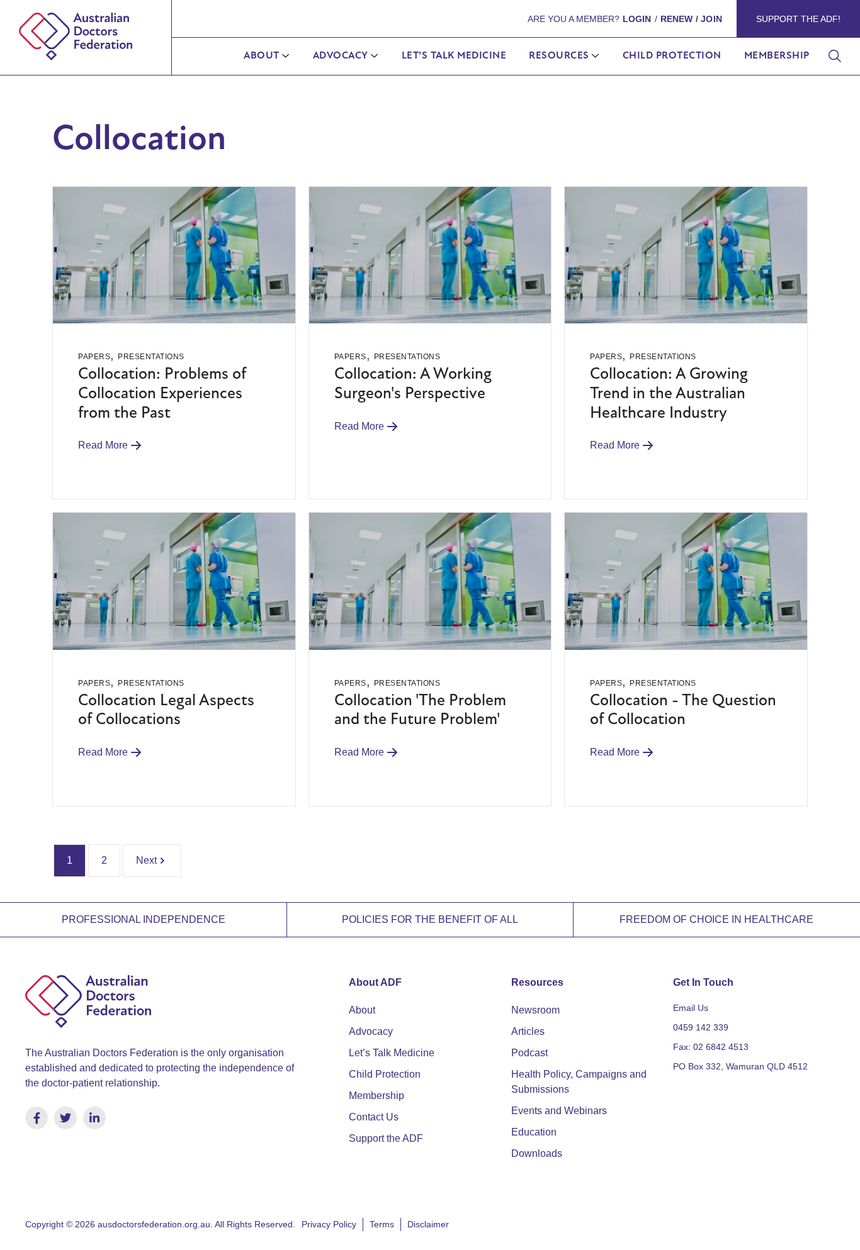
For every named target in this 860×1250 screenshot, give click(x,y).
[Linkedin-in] (94, 1118)
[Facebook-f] (36, 1118)
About (262, 56)
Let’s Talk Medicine (454, 56)
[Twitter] (65, 1118)
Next (146, 860)
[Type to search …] (835, 56)
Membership (777, 56)
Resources (559, 56)
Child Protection (672, 56)
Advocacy (340, 56)
